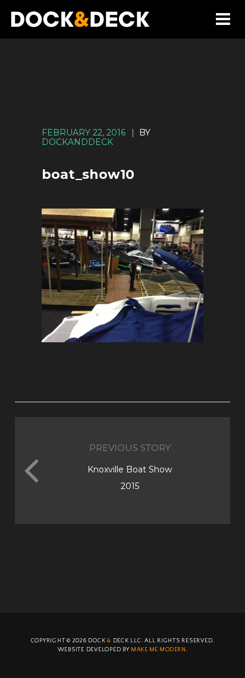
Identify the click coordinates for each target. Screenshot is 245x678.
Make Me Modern (158, 650)
